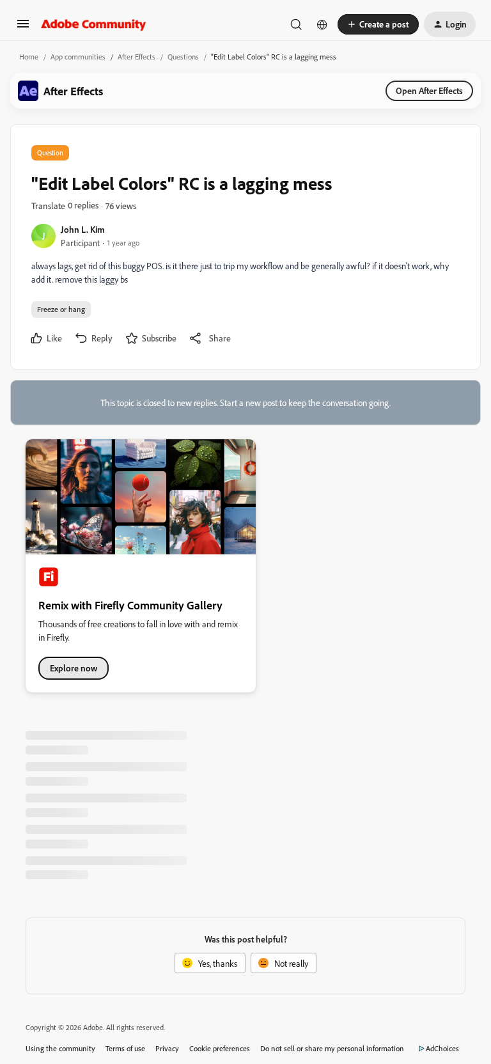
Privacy (167, 1048)
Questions (183, 56)
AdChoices (442, 1048)
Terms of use (125, 1048)
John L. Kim (83, 229)
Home (28, 56)
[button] (23, 27)
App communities (78, 56)
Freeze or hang (61, 309)
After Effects (136, 56)
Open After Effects (429, 90)
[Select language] (322, 24)
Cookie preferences (219, 1048)
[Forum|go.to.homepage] (93, 24)
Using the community (60, 1048)
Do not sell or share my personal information (332, 1048)
